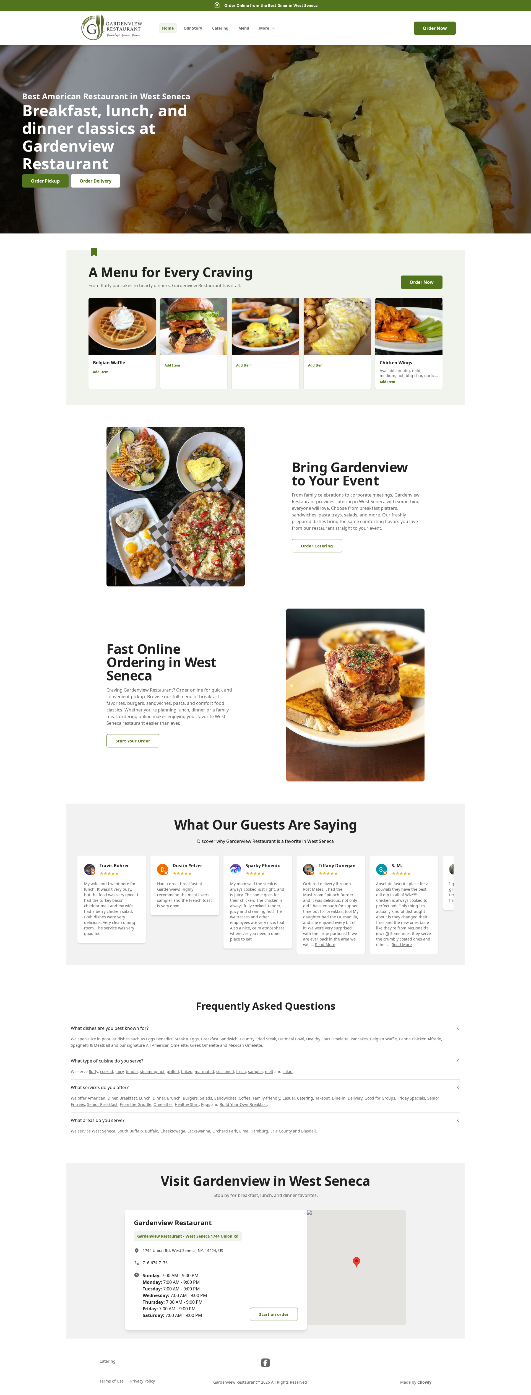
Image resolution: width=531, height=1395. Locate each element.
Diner (112, 1098)
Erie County (281, 1131)
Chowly (424, 1382)
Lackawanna (199, 1131)
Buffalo (151, 1131)
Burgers (190, 1098)
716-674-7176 (155, 1262)
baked (186, 1071)
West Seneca (103, 1131)
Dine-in (338, 1098)
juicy (119, 1071)
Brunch (174, 1098)
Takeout (322, 1098)
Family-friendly (266, 1098)
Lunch (144, 1098)
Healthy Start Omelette (327, 1038)
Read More (325, 944)
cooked (106, 1071)
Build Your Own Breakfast (243, 1104)
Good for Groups (380, 1098)
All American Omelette (167, 1045)
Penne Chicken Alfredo (420, 1038)
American (96, 1098)
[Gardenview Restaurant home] (112, 28)
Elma (243, 1131)
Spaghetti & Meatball (90, 1045)
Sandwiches (225, 1098)
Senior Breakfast (102, 1104)
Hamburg (259, 1131)
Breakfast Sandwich (219, 1038)
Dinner (159, 1098)
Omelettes (163, 1104)
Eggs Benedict (159, 1038)
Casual (288, 1098)
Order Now (435, 28)
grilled (173, 1071)
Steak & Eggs (187, 1038)
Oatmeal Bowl (291, 1038)
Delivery (355, 1098)
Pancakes (359, 1038)
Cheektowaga (172, 1131)
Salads (206, 1098)
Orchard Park (224, 1131)
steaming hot (152, 1071)
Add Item (100, 372)
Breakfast (128, 1098)
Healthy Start (187, 1104)
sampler (255, 1071)
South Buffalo (130, 1131)
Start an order (274, 1314)
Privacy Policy (142, 1381)
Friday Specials (411, 1098)
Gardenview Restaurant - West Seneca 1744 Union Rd (187, 1236)
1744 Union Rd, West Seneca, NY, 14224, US (183, 1250)
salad (288, 1071)
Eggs (205, 1104)
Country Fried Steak (258, 1038)
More (264, 28)
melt (269, 1071)
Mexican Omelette (245, 1045)
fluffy (93, 1071)
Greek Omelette (204, 1045)
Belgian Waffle (383, 1038)
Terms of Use (112, 1381)
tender (132, 1071)
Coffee (245, 1098)
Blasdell (308, 1131)
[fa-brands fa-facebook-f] (265, 1362)
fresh (241, 1071)
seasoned (225, 1071)
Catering (305, 1098)
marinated (204, 1071)
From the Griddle (135, 1104)
